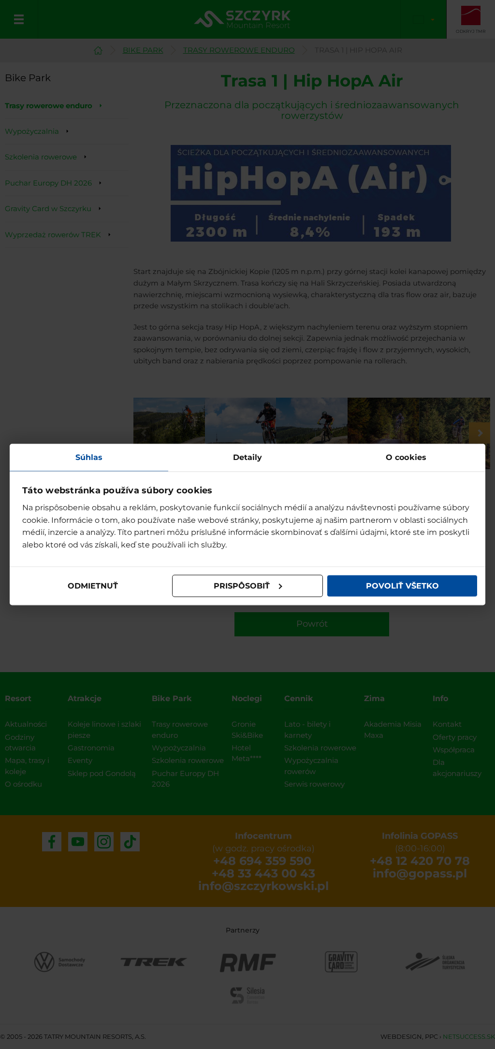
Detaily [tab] (247, 456)
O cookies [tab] (406, 456)
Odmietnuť (93, 585)
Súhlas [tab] (89, 456)
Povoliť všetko (402, 585)
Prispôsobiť (242, 585)
